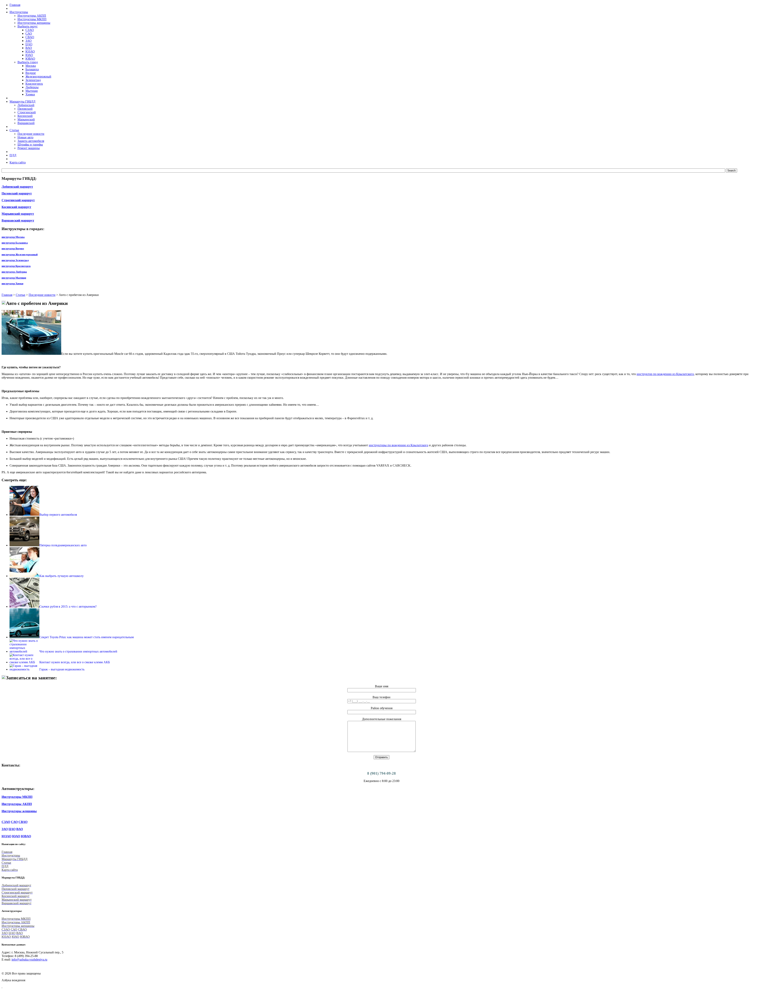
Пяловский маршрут (17, 193)
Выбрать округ (27, 26)
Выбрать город (27, 62)
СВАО (29, 37)
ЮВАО (30, 58)
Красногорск (34, 83)
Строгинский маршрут (18, 200)
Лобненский (25, 105)
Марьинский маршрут (18, 213)
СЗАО (29, 30)
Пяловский (25, 108)
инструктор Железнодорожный (20, 254)
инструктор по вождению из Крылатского (665, 374)
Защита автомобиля (30, 141)
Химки (30, 94)
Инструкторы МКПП (31, 19)
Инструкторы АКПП (31, 15)
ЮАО (29, 55)
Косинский (25, 116)
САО (28, 33)
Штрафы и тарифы (30, 144)
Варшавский (26, 123)
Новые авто (25, 137)
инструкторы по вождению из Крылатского (398, 445)
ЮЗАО (30, 51)
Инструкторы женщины (33, 22)
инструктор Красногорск (16, 266)
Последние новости (30, 133)
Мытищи (31, 90)
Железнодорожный (38, 76)
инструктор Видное (13, 248)
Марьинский (26, 119)
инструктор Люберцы (14, 271)
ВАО (28, 48)
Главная (7, 295)
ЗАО (28, 40)
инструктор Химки (12, 283)
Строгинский (26, 112)
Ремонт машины (28, 148)
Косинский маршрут (16, 207)
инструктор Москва (13, 236)
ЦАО (28, 44)
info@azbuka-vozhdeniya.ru (29, 959)
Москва (30, 65)
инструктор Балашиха (15, 242)
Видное (30, 73)
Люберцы (32, 87)
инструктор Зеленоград (15, 260)
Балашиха (32, 69)
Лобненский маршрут (17, 186)
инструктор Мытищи (14, 277)
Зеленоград (33, 80)
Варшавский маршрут (18, 220)
